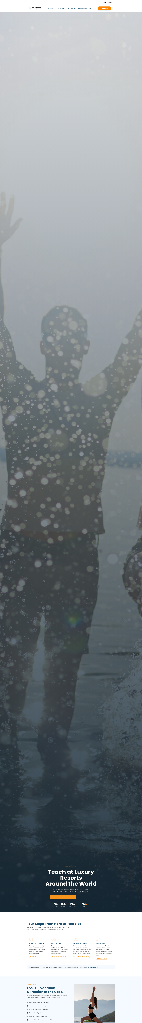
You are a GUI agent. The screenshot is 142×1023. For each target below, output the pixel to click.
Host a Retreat (61, 8)
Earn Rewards (72, 8)
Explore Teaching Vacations (63, 897)
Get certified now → (92, 967)
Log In (104, 2)
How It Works (84, 897)
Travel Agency (82, 8)
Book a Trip (105, 8)
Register (110, 2)
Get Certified (50, 8)
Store (90, 8)
